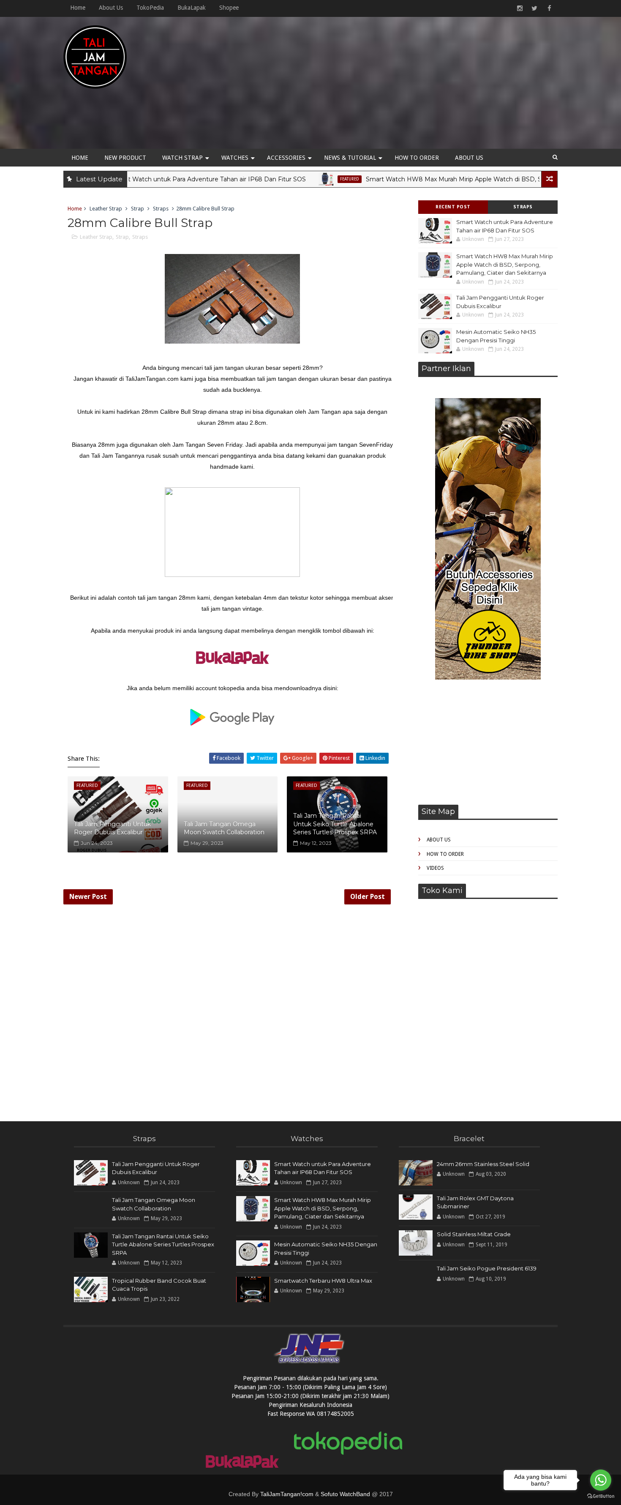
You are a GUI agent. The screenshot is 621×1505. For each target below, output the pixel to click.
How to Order (417, 157)
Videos (435, 868)
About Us (111, 7)
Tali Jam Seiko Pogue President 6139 (487, 1268)
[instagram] (519, 8)
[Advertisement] (403, 85)
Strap (137, 208)
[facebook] (549, 8)
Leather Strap (106, 208)
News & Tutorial (350, 157)
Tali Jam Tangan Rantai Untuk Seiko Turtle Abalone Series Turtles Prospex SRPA (335, 824)
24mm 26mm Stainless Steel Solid (483, 1164)
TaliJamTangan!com (286, 1494)
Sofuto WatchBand (345, 1494)
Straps (523, 207)
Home (77, 7)
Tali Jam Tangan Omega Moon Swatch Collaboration (224, 828)
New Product (125, 157)
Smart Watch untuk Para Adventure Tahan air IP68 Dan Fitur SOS (174, 179)
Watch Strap (182, 157)
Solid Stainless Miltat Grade (474, 1234)
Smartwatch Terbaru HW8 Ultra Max (323, 1280)
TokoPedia (150, 7)
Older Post (367, 897)
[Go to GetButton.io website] (600, 1496)
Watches (234, 157)
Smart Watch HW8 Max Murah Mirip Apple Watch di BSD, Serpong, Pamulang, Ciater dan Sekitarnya (504, 264)
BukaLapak (191, 7)
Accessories (286, 157)
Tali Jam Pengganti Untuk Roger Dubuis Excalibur (112, 828)
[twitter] (534, 8)
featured (314, 179)
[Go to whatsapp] (600, 1480)
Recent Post (453, 207)
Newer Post (88, 897)
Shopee (229, 7)
